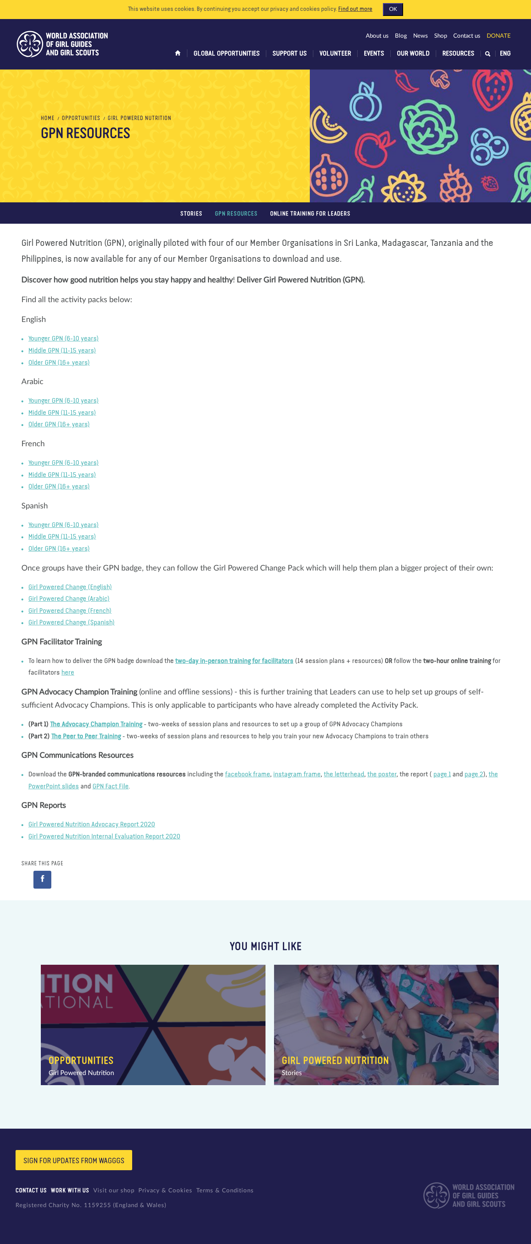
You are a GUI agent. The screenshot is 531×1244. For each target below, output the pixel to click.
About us (377, 36)
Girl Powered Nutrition (139, 118)
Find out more (355, 9)
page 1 (442, 774)
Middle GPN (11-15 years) (62, 350)
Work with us (70, 1191)
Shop (440, 36)
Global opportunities (227, 53)
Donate (499, 36)
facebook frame (247, 774)
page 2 (474, 774)
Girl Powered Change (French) (70, 610)
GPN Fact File (111, 786)
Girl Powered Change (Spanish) (71, 622)
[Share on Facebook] (42, 880)
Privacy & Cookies (165, 1191)
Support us (289, 53)
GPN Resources (236, 214)
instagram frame (297, 774)
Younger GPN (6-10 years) (63, 338)
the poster (382, 774)
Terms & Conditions (225, 1191)
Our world (413, 53)
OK (393, 9)
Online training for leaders (310, 214)
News (420, 36)
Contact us (466, 36)
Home (47, 118)
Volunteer (335, 53)
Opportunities (81, 118)
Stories (191, 214)
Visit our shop (113, 1191)
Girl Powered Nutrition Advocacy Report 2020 (91, 824)
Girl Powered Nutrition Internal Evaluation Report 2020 (104, 836)
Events (374, 53)
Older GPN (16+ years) (59, 362)
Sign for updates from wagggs (73, 1161)
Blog (401, 36)
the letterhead (344, 774)
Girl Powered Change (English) (70, 587)
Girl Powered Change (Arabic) (69, 598)
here (67, 672)
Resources (458, 53)
